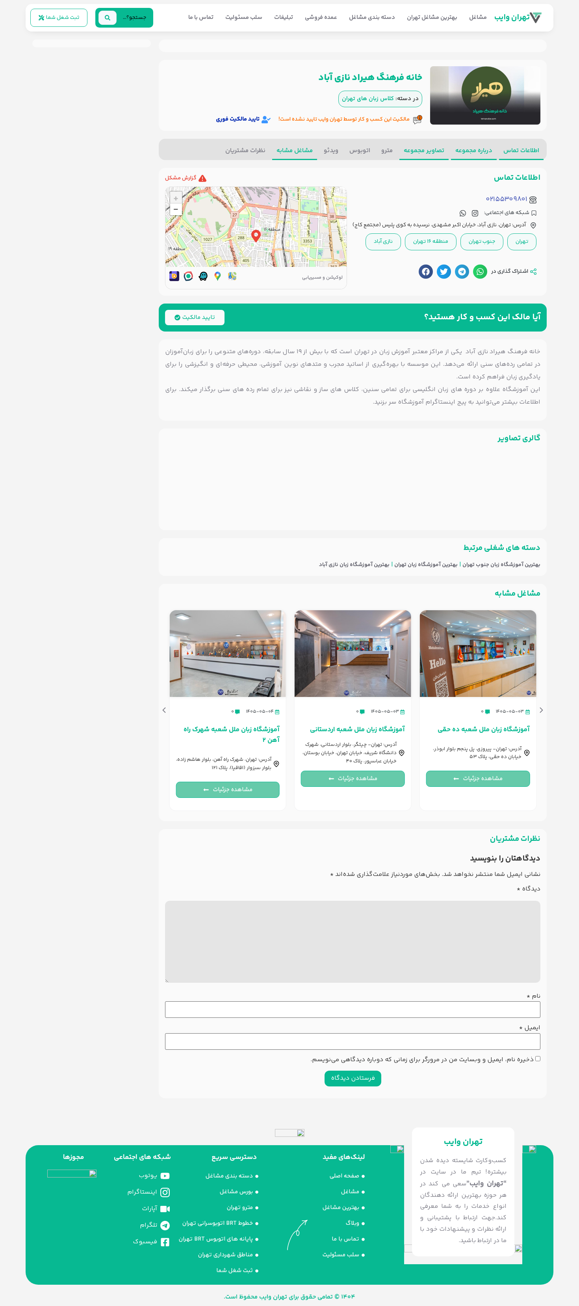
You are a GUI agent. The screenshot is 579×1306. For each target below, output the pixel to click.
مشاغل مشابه (295, 151)
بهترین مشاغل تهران (432, 17)
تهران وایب (512, 17)
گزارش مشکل (181, 178)
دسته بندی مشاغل (372, 17)
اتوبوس (359, 151)
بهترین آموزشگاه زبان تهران (426, 565)
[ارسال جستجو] (107, 18)
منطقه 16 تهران (430, 241)
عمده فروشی (321, 17)
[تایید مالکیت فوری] (266, 119)
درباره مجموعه (473, 151)
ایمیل (529, 1028)
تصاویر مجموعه (424, 151)
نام (533, 996)
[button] (480, 272)
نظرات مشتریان (245, 151)
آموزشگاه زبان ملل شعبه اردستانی (357, 730)
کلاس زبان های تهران (368, 99)
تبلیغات (283, 17)
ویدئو (331, 151)
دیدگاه (528, 889)
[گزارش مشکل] (202, 179)
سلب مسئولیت (243, 17)
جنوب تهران (482, 241)
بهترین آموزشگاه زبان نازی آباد (354, 565)
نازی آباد (383, 241)
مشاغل (478, 17)
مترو (387, 151)
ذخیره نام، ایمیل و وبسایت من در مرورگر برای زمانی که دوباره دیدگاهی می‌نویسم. (422, 1060)
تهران (522, 241)
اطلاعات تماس (521, 151)
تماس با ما (200, 17)
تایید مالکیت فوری (238, 119)
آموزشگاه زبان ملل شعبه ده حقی (484, 730)
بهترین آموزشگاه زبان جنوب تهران (501, 565)
